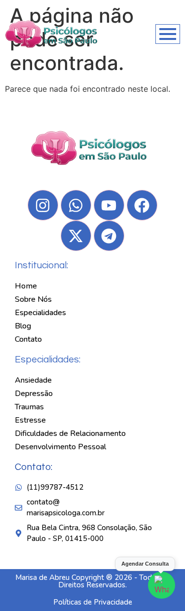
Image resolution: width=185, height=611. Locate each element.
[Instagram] (43, 205)
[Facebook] (142, 205)
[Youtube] (109, 205)
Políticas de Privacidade (92, 602)
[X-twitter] (76, 235)
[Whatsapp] (76, 205)
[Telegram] (109, 235)
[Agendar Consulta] (161, 585)
